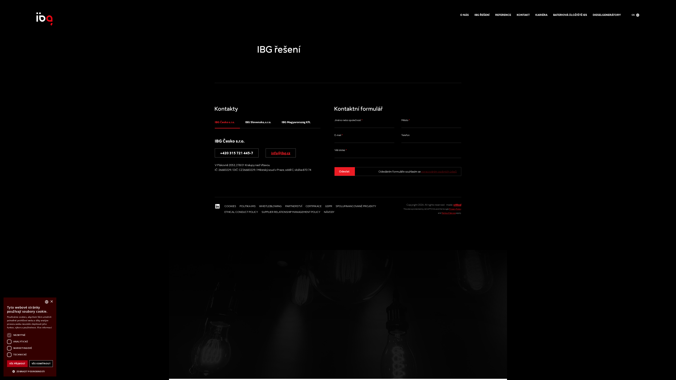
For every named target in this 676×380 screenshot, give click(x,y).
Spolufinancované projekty (356, 206)
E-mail (338, 135)
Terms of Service (449, 213)
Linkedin (217, 206)
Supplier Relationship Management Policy (291, 212)
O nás (464, 15)
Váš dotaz (340, 150)
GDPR (328, 206)
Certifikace (314, 206)
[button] (30, 371)
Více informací (44, 327)
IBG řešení (482, 15)
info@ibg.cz (280, 152)
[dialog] (30, 336)
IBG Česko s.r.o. (225, 122)
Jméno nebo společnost (348, 120)
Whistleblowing (270, 206)
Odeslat (344, 171)
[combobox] (46, 302)
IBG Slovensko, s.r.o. (258, 122)
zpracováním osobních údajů (439, 171)
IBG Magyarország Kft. (296, 122)
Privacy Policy (455, 209)
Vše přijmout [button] (17, 363)
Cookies (230, 206)
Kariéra (541, 15)
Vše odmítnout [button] (41, 363)
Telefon (405, 135)
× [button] (51, 301)
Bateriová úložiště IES (570, 15)
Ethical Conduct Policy (241, 212)
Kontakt (523, 15)
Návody (329, 212)
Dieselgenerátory (607, 15)
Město (405, 120)
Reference (503, 15)
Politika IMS (248, 206)
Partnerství (293, 206)
